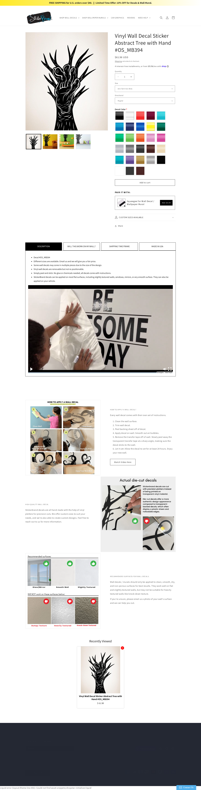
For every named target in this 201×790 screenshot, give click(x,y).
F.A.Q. (112, 735)
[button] (69, 18)
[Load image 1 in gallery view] (33, 141)
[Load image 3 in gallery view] (66, 141)
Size (116, 83)
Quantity (118, 71)
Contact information (127, 782)
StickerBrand (35, 782)
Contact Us (122, 735)
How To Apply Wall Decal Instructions (91, 735)
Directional (119, 95)
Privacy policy (84, 782)
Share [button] (120, 226)
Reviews (133, 735)
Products (68, 735)
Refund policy (71, 782)
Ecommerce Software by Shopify (52, 782)
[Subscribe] (71, 748)
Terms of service (97, 782)
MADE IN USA (157, 246)
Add (166, 203)
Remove (122, 648)
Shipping (118, 61)
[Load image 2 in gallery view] (50, 141)
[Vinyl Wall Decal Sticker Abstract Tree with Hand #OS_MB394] (100, 669)
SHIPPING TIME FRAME (119, 246)
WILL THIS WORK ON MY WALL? (81, 246)
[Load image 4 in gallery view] (83, 141)
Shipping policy (111, 782)
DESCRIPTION (43, 246)
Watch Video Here (122, 462)
